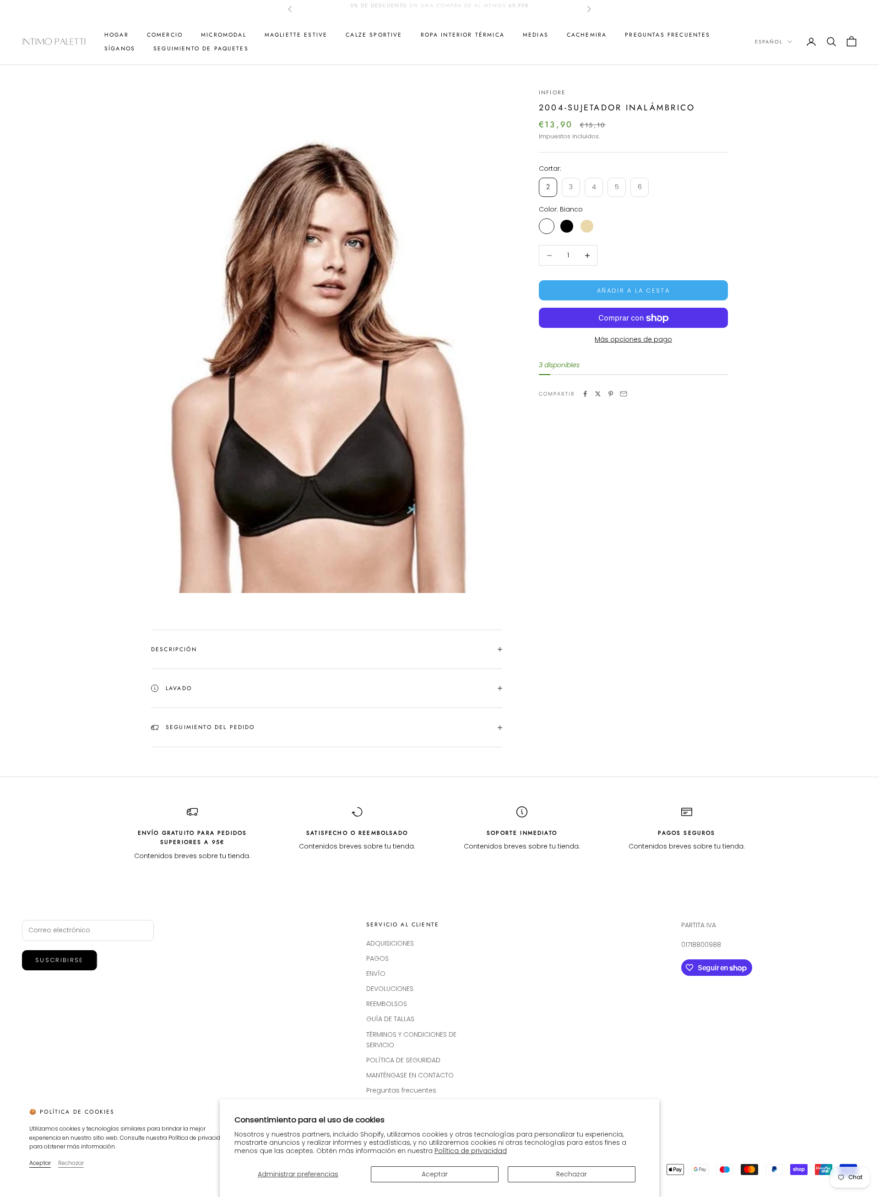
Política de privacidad (470, 1150)
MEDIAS (535, 35)
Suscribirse (59, 960)
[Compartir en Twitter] (598, 393)
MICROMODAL (223, 35)
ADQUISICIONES (390, 943)
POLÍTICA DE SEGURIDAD (403, 1060)
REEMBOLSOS (386, 1003)
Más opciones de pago (633, 339)
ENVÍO (375, 973)
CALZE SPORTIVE (374, 35)
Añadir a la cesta (633, 290)
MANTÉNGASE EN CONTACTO (410, 1075)
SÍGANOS (119, 48)
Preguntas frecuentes (667, 35)
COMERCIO (165, 35)
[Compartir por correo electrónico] (623, 393)
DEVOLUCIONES (389, 988)
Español (769, 41)
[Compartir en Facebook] (585, 393)
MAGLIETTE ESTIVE (296, 35)
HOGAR (116, 35)
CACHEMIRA (587, 35)
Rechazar (571, 1174)
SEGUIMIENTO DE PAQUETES (201, 48)
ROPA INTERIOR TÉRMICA (463, 35)
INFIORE (552, 92)
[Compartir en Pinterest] (610, 393)
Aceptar (435, 1174)
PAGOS (377, 958)
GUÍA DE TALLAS (390, 1018)
